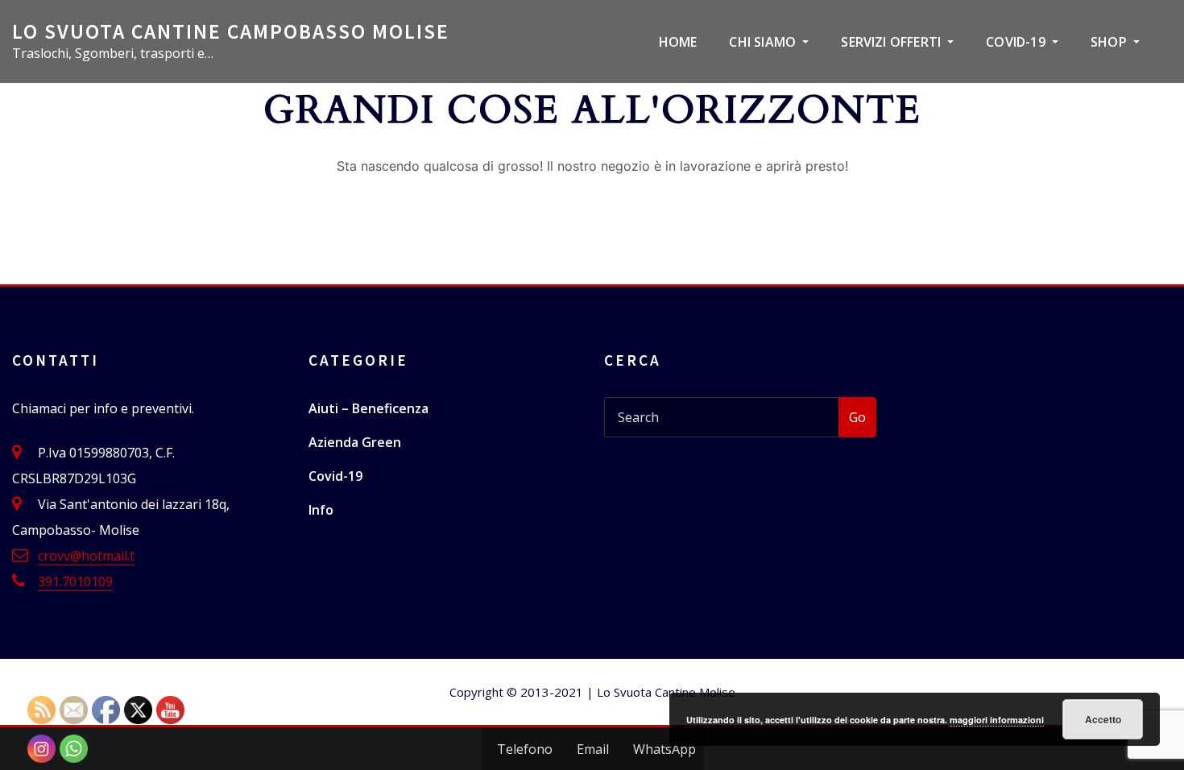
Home (678, 42)
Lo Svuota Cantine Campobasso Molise (230, 31)
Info (320, 510)
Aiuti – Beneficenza (368, 408)
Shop (1110, 42)
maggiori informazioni (997, 720)
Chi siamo (764, 42)
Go (857, 417)
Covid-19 (1017, 42)
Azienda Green (354, 442)
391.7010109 (75, 581)
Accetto (1103, 719)
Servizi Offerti (892, 42)
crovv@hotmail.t (86, 556)
